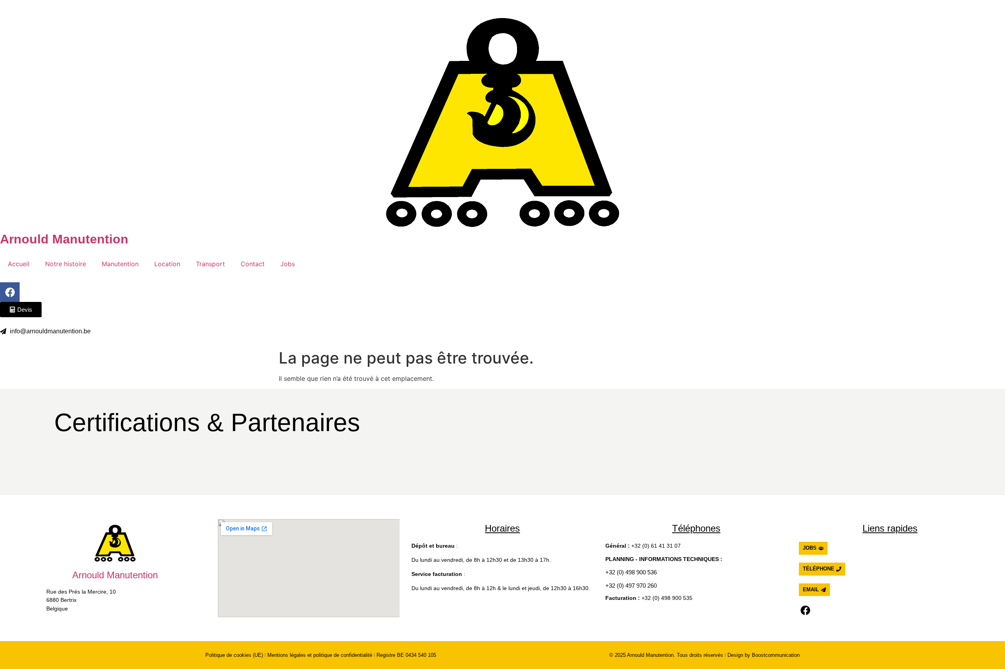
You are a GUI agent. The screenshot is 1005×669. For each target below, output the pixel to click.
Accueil (18, 264)
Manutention (120, 264)
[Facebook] (10, 292)
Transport (210, 264)
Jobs (287, 264)
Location (167, 264)
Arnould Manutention (64, 239)
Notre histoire (65, 264)
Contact (253, 264)
